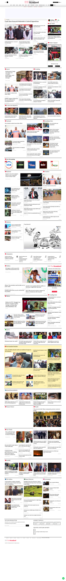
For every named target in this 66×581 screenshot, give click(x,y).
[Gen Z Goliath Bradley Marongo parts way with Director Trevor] (8, 507)
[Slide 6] (19, 426)
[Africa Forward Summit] (19, 418)
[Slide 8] (22, 426)
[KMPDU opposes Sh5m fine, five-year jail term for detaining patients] (11, 396)
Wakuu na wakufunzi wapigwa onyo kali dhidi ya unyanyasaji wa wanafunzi (25, 473)
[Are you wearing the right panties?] (46, 489)
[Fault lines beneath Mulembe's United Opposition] (19, 32)
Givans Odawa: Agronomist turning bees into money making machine (16, 204)
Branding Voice (48, 121)
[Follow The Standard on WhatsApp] (63, 578)
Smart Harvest (29, 479)
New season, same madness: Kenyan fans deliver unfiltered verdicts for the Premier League (25, 342)
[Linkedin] (50, 523)
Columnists (9, 254)
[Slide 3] (15, 426)
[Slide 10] (24, 426)
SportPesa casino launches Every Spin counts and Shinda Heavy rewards (55, 138)
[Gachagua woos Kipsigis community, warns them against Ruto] (26, 50)
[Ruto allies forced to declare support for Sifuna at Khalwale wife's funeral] (29, 383)
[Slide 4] (16, 426)
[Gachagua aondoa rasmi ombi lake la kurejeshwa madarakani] (54, 467)
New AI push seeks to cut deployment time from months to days (15, 189)
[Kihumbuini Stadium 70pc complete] (11, 335)
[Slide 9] (23, 426)
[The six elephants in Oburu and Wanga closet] (8, 232)
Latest (8, 69)
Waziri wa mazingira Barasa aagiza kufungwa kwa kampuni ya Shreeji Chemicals (11, 472)
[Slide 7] (20, 426)
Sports (8, 329)
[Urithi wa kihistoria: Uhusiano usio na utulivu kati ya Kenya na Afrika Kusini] (40, 467)
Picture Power (10, 406)
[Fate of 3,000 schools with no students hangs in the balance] (40, 46)
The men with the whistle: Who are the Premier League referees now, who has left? (39, 342)
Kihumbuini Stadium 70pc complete (11, 341)
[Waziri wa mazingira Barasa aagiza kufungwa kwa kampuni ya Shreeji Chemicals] (11, 466)
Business (8, 171)
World (36, 406)
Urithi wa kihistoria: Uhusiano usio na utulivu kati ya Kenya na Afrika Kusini (39, 473)
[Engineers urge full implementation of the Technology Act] (8, 197)
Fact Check (9, 429)
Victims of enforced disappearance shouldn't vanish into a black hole (9, 257)
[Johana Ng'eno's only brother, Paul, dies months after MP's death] (8, 500)
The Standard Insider (12, 346)
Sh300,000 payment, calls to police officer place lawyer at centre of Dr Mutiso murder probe (25, 117)
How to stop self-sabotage (54, 482)
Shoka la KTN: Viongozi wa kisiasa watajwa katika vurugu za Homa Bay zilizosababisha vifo (54, 37)
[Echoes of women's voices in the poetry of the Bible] (8, 238)
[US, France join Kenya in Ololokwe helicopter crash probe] (11, 50)
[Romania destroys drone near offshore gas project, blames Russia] (38, 453)
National (8, 121)
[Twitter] (44, 523)
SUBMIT (27, 525)
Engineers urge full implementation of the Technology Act (15, 196)
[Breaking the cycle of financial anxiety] (46, 502)
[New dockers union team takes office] (15, 131)
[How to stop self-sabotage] (46, 483)
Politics (8, 266)
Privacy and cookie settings (45, 537)
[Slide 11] (26, 426)
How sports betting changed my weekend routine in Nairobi (55, 152)
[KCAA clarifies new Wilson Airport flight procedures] (34, 139)
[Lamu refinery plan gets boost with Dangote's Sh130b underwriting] (33, 193)
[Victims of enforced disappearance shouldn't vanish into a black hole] (29, 376)
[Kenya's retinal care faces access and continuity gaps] (54, 396)
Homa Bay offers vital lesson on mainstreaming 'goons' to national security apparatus (23, 258)
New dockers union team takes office (13, 123)
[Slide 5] (18, 426)
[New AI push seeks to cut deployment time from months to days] (8, 190)
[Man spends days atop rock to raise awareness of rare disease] (8, 376)
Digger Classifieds (40, 531)
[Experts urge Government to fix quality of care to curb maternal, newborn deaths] (26, 396)
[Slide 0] (11, 426)
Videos (8, 296)
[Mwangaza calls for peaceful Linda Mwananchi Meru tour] (34, 275)
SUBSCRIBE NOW (56, 2)
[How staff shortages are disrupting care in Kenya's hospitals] (24, 437)
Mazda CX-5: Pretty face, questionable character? (32, 213)
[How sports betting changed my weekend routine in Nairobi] (46, 152)
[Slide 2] (13, 426)
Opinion (8, 222)
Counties (46, 171)
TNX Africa (9, 479)
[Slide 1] (12, 426)
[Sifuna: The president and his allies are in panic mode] (54, 94)
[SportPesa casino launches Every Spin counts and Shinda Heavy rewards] (46, 138)
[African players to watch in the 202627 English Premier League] (54, 335)
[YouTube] (57, 523)
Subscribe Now (54, 52)
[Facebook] (37, 523)
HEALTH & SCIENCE (11, 390)
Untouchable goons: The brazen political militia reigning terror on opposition (39, 117)
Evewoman (47, 479)
